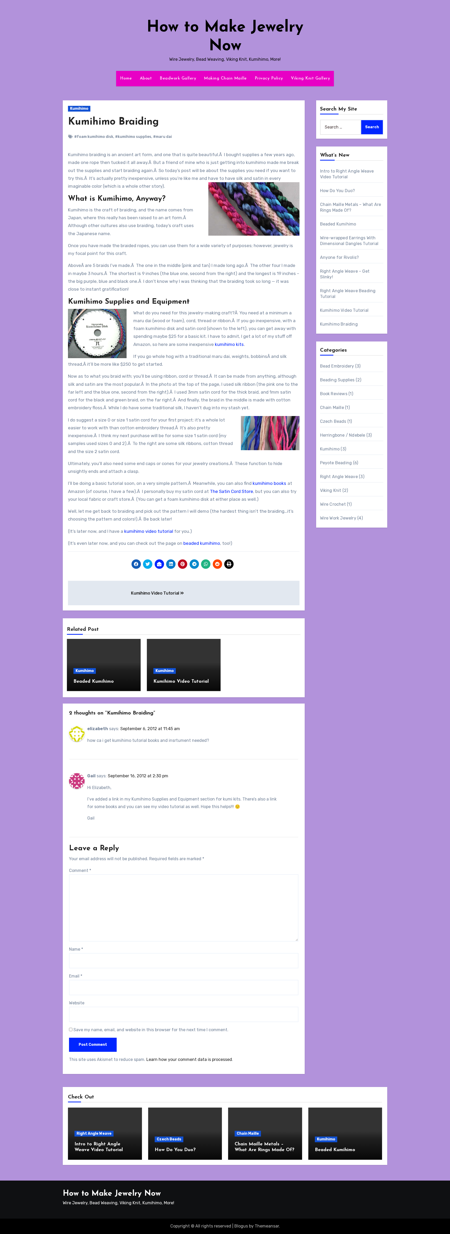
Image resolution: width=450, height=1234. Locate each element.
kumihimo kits (229, 344)
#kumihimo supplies (133, 137)
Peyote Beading (336, 462)
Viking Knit (330, 490)
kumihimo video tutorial (148, 531)
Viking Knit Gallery (310, 78)
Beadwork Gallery (178, 78)
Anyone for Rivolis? (339, 257)
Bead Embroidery (337, 366)
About (146, 78)
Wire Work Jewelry (338, 518)
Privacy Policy (269, 78)
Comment (80, 870)
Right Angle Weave (339, 476)
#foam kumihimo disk (93, 137)
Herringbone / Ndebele (342, 435)
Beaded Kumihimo (93, 681)
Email (75, 976)
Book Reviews (333, 393)
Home (126, 78)
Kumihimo (79, 108)
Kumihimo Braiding (113, 122)
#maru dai (162, 137)
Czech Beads (333, 421)
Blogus (241, 1226)
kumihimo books (269, 483)
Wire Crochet (333, 504)
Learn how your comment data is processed (189, 1059)
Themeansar (267, 1226)
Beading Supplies (337, 379)
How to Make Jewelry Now (112, 1194)
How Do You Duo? (337, 190)
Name (76, 949)
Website (76, 1002)
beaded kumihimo (201, 543)
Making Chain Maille (225, 78)
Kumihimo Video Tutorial (155, 593)
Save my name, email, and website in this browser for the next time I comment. (150, 1029)
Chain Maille (332, 407)
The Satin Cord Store (231, 491)
